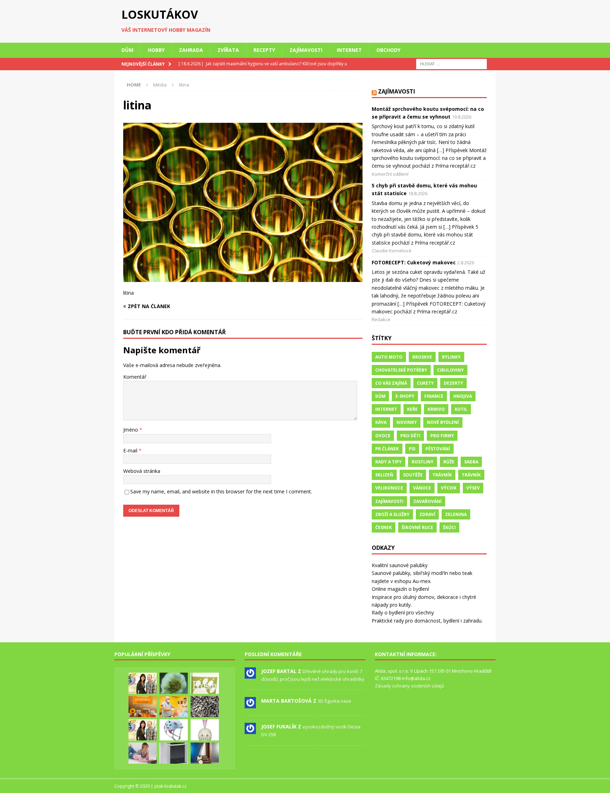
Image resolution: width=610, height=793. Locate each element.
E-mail (131, 450)
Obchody (388, 50)
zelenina (456, 514)
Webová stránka (141, 471)
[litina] (243, 278)
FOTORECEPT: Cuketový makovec (414, 262)
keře (412, 409)
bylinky (451, 357)
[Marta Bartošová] (250, 705)
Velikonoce (389, 488)
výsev (473, 488)
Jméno (131, 429)
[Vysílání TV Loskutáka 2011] (142, 729)
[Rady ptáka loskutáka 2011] (142, 683)
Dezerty (453, 383)
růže (448, 462)
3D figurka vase (334, 701)
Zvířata (228, 50)
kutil (461, 409)
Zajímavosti (305, 50)
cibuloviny (450, 370)
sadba (471, 462)
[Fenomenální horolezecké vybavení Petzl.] (174, 729)
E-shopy (404, 396)
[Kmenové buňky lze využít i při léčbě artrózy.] (174, 706)
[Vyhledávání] (451, 63)
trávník (471, 475)
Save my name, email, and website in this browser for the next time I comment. (221, 491)
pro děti (410, 436)
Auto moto (388, 357)
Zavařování (427, 501)
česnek (383, 527)
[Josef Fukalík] (250, 730)
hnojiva (462, 396)
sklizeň (384, 475)
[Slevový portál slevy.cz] (142, 753)
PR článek (387, 449)
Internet (349, 50)
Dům (127, 50)
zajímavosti (389, 501)
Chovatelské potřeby (401, 370)
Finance (433, 396)
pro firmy (442, 436)
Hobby (156, 50)
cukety (425, 383)
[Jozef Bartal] (250, 675)
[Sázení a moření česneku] (174, 683)
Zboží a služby (392, 514)
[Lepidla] (174, 753)
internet (386, 409)
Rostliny (422, 462)
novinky (406, 422)
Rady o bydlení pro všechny (403, 612)
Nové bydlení (443, 422)
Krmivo (436, 409)
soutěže (413, 475)
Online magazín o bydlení (400, 588)
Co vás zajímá (391, 383)
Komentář (134, 376)
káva (381, 422)
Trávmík (442, 475)
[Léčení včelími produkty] (142, 706)
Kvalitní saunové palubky (399, 565)
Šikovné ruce (417, 527)
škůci (449, 527)
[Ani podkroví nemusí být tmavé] (205, 753)
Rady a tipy (388, 462)
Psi (412, 449)
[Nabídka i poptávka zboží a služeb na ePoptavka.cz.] (205, 729)
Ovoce (382, 436)
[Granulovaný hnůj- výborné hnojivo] (205, 706)
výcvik (448, 488)
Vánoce (422, 488)
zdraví (427, 514)
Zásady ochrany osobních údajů (409, 686)
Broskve (422, 357)
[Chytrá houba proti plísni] (205, 683)
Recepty (264, 50)
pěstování (437, 449)
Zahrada (191, 50)
